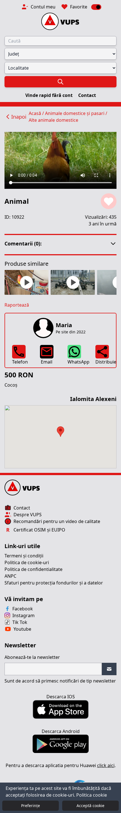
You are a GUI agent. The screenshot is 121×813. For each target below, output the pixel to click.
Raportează (17, 305)
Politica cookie (91, 795)
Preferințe (30, 805)
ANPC (10, 576)
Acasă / (37, 113)
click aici (106, 765)
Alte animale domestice (53, 120)
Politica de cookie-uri (27, 562)
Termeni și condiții (24, 556)
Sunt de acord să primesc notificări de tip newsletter (60, 681)
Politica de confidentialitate (33, 569)
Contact (87, 95)
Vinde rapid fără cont (49, 95)
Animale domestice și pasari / (76, 113)
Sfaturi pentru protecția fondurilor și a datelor (54, 583)
